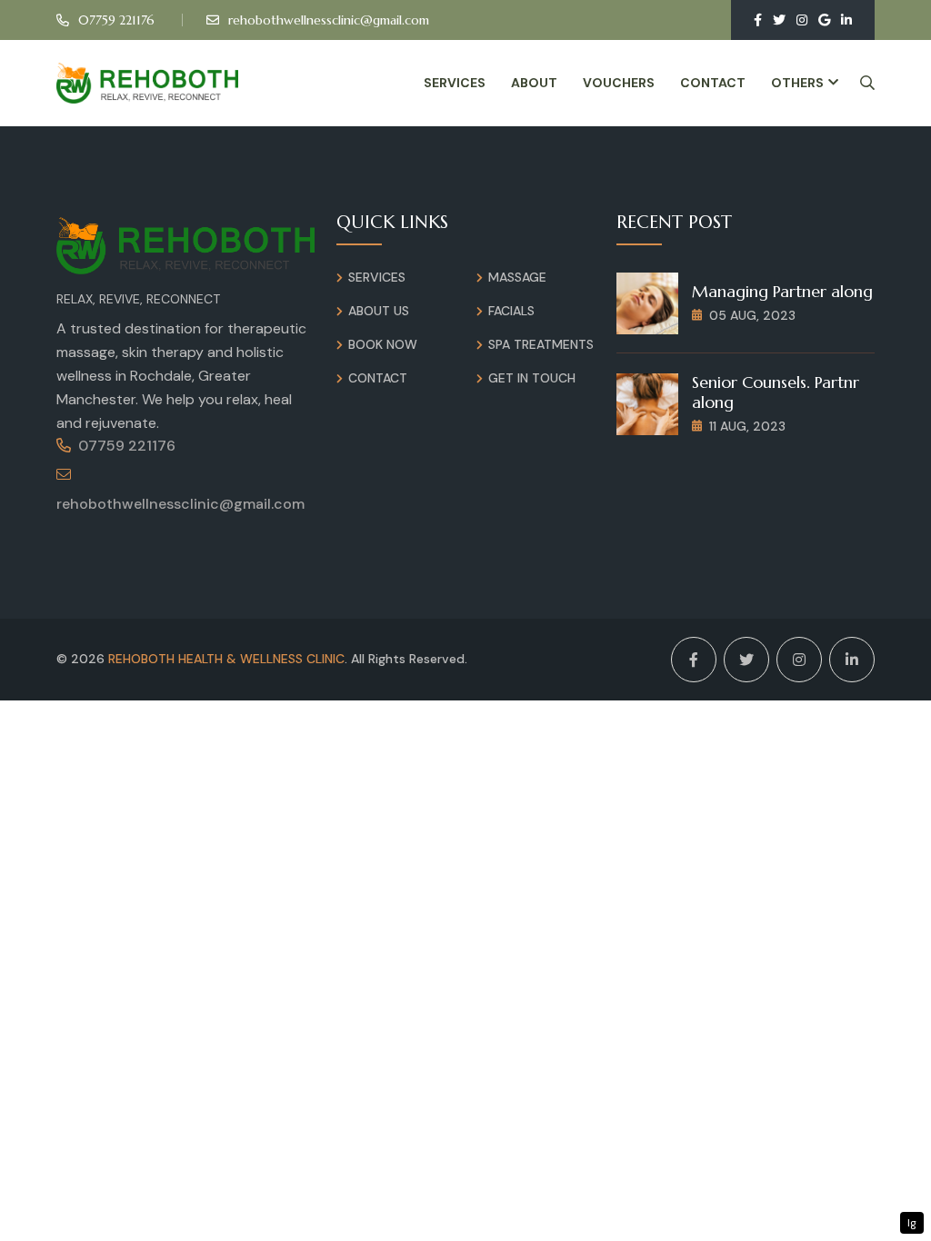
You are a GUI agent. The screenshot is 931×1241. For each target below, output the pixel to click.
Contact (713, 82)
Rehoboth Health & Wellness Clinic (226, 658)
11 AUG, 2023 (747, 426)
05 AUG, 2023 (752, 315)
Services (455, 82)
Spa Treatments (541, 344)
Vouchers (619, 82)
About (534, 82)
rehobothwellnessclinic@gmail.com (328, 20)
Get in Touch (532, 378)
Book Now (382, 344)
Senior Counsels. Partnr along (775, 392)
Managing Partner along (782, 291)
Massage (517, 277)
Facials (511, 310)
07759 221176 (116, 20)
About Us (378, 310)
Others (797, 82)
